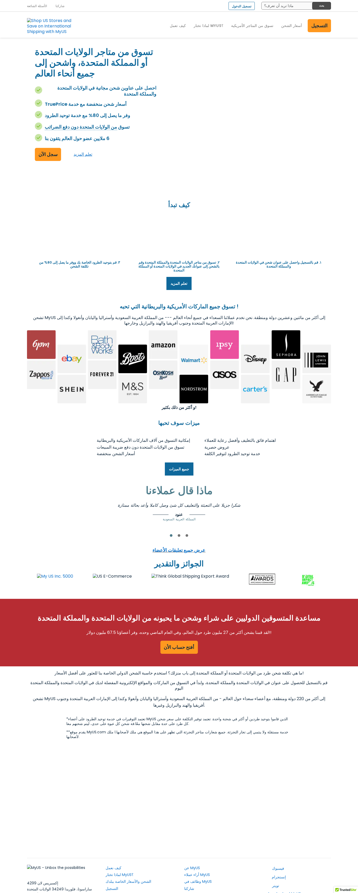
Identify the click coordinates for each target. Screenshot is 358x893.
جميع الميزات (179, 469)
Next (290, 509)
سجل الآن (48, 154)
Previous (67, 509)
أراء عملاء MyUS (197, 874)
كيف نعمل (113, 867)
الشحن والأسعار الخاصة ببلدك (128, 881)
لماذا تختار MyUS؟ (119, 874)
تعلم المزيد (83, 154)
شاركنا (189, 888)
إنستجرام (278, 877)
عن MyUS (192, 867)
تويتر (275, 885)
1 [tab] (171, 535)
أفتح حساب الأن (179, 647)
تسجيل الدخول (241, 6)
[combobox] (296, 6)
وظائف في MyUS (198, 881)
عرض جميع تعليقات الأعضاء (179, 550)
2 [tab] (179, 535)
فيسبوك (277, 868)
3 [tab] (187, 535)
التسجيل (319, 25)
